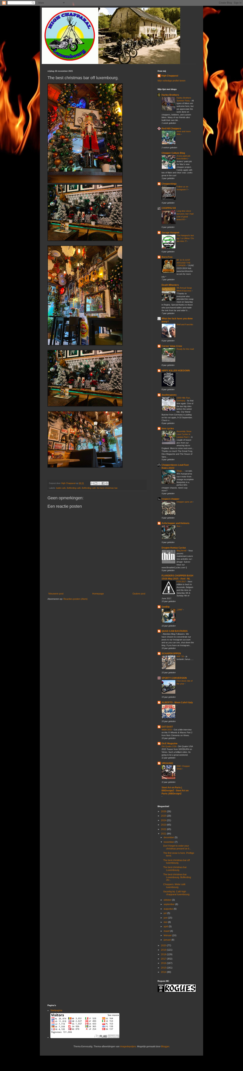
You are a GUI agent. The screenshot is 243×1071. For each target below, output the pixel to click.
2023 (164, 824)
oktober (168, 900)
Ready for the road (185, 349)
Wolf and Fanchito (185, 324)
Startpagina (56, 1010)
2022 (164, 829)
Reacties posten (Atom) (75, 599)
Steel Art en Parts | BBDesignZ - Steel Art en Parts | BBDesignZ (175, 790)
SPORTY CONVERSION (174, 678)
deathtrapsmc (169, 395)
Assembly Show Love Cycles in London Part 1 (184, 434)
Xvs (179, 526)
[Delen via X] (99, 483)
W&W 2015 (167, 729)
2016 (164, 963)
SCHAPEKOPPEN (171, 653)
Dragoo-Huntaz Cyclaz (174, 547)
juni (166, 917)
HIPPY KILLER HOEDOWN (176, 370)
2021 (164, 833)
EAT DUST (167, 726)
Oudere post (139, 593)
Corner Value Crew (172, 346)
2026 (164, 811)
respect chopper (170, 499)
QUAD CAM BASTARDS (175, 631)
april (166, 926)
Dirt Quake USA (169, 746)
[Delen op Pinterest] (107, 483)
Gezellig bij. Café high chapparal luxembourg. (176, 893)
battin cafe (61, 488)
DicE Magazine (170, 743)
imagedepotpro (128, 1046)
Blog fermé (182, 550)
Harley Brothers (170, 95)
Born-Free (167, 257)
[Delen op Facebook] (103, 483)
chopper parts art (185, 502)
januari (167, 939)
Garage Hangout (170, 232)
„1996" (180, 610)
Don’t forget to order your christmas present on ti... (177, 847)
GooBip (166, 606)
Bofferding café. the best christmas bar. (100, 488)
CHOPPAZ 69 (169, 208)
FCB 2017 (181, 581)
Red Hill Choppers (171, 128)
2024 (164, 820)
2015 (164, 967)
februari (168, 935)
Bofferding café (74, 488)
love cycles (168, 428)
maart (167, 931)
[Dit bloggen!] (96, 483)
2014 (164, 972)
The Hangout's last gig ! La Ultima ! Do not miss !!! (185, 238)
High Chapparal (169, 75)
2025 (164, 815)
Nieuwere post (55, 593)
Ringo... (180, 471)
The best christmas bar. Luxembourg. (175, 868)
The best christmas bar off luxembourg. (176, 861)
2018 (164, 954)
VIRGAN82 (167, 763)
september (169, 904)
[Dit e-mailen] (92, 483)
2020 (164, 945)
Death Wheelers (170, 285)
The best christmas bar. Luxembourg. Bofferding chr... (177, 877)
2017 (164, 958)
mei (166, 922)
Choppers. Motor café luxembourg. (174, 885)
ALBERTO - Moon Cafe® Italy (177, 702)
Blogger (165, 1046)
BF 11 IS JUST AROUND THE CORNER (183, 263)
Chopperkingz (169, 183)
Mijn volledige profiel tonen (171, 80)
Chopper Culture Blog (173, 153)
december (169, 837)
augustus (169, 909)
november (169, 842)
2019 (164, 950)
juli (165, 913)
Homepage (98, 593)
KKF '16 (180, 656)
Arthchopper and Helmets (175, 523)
